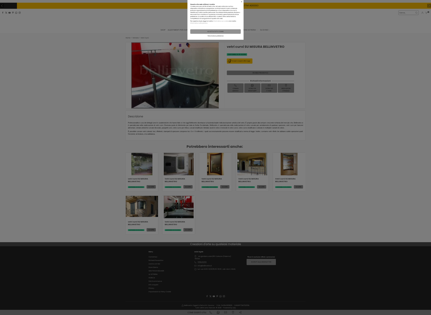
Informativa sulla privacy (199, 23)
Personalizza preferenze (215, 36)
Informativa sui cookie (220, 21)
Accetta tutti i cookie (215, 31)
